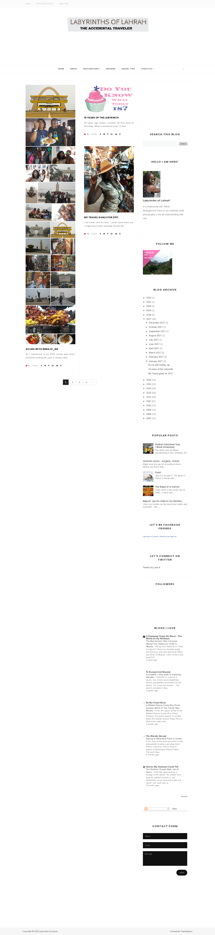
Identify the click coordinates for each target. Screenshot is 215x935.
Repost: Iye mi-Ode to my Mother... (163, 501)
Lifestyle (146, 69)
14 (87, 234)
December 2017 (157, 322)
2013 (148, 392)
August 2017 (155, 335)
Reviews (111, 69)
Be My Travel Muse (156, 702)
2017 (148, 319)
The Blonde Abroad (156, 736)
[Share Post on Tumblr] (60, 366)
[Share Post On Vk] (57, 366)
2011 (148, 401)
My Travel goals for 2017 (101, 217)
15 (87, 134)
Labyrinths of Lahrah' (156, 200)
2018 (148, 315)
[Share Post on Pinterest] (48, 366)
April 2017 (154, 348)
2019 (148, 310)
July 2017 (154, 339)
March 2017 (155, 352)
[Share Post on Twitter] (45, 366)
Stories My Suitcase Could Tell (162, 766)
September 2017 (157, 331)
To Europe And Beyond (158, 672)
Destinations (91, 69)
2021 (148, 302)
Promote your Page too (168, 536)
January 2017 (155, 361)
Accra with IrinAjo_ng (42, 349)
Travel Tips (128, 69)
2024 (148, 297)
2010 (148, 405)
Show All (184, 796)
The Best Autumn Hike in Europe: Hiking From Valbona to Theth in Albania (162, 644)
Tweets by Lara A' (152, 567)
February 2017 (156, 357)
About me (63, 4)
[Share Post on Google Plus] (53, 366)
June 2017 (154, 344)
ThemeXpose (186, 931)
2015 (148, 384)
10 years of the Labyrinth (101, 117)
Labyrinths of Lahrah (150, 536)
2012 (148, 397)
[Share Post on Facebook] (41, 366)
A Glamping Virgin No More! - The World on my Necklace (164, 637)
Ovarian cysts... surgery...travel (161, 461)
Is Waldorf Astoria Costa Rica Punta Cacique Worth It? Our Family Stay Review (163, 708)
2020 (148, 306)
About (74, 69)
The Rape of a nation (167, 486)
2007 (148, 418)
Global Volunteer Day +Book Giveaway (167, 446)
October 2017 (155, 327)
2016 (148, 380)
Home (28, 4)
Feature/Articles (45, 4)
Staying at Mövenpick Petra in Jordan (164, 738)
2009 (148, 410)
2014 (148, 388)
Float (158, 472)
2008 (148, 414)
